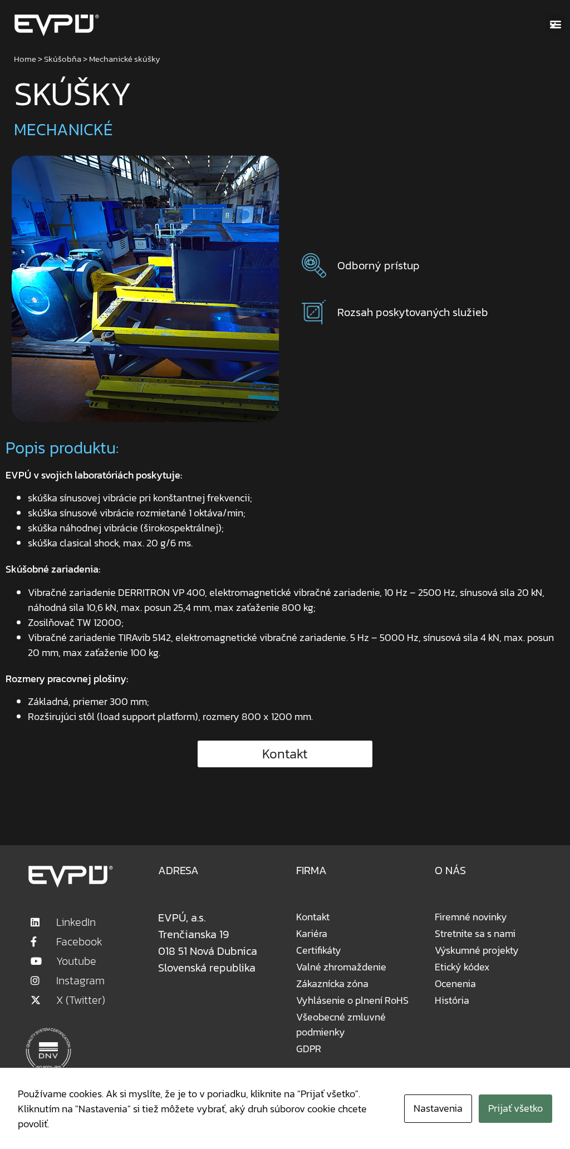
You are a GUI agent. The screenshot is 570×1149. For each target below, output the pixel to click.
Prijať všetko (515, 1108)
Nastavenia (438, 1108)
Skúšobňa (62, 58)
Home (25, 58)
